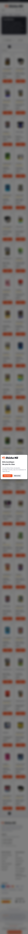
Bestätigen (7, 475)
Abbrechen (17, 475)
